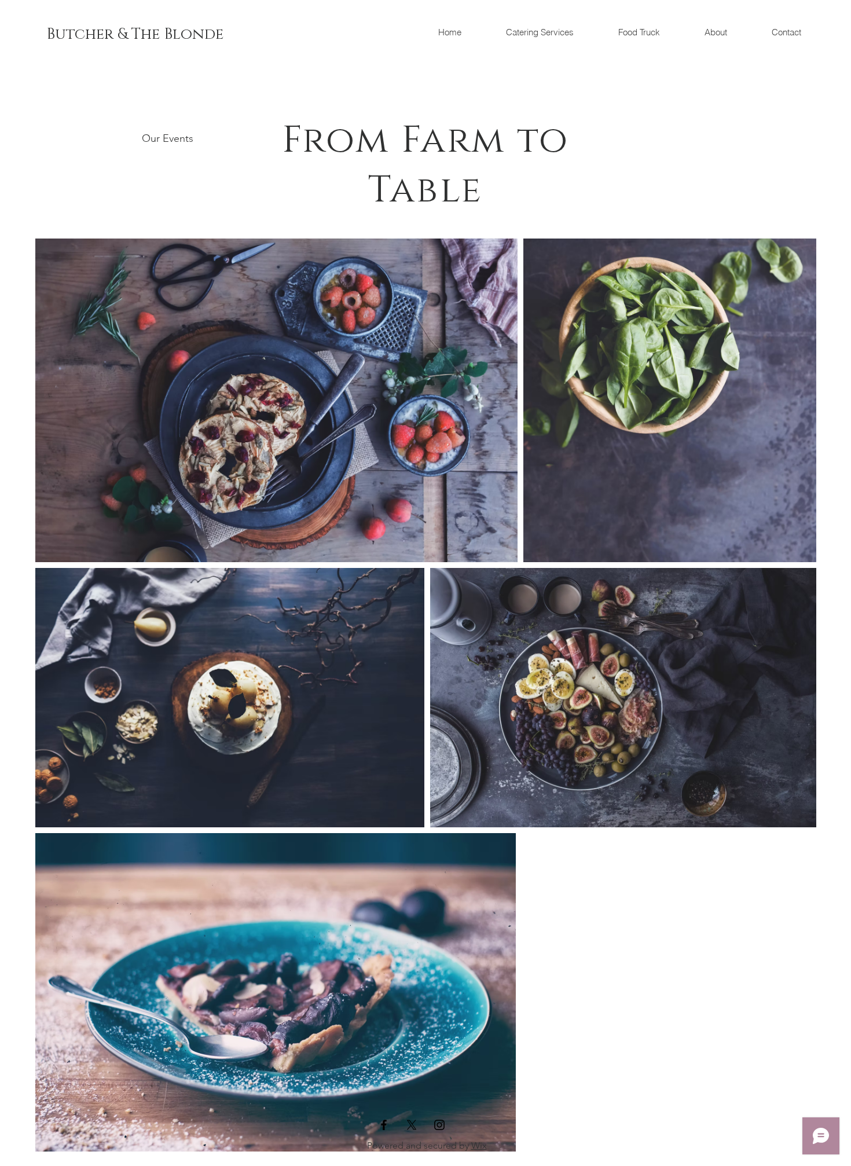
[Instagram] (439, 1125)
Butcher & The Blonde (137, 34)
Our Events (167, 138)
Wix (479, 1145)
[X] (412, 1125)
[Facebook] (384, 1125)
